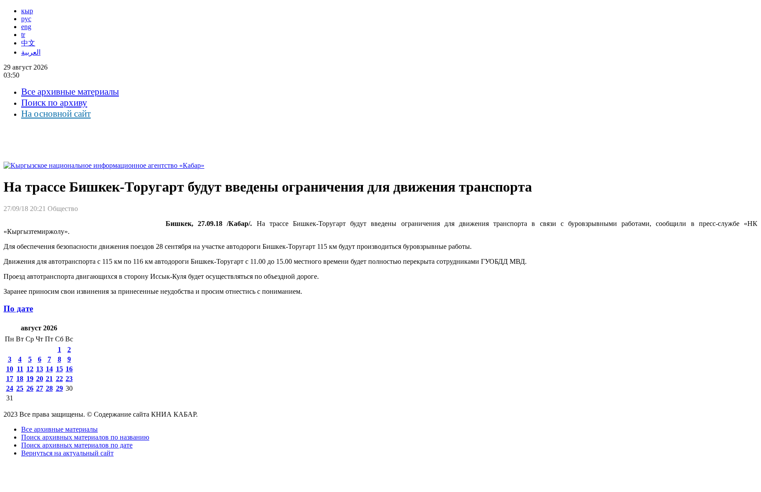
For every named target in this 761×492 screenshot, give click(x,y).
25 (19, 388)
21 (49, 378)
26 (29, 388)
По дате (18, 308)
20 (39, 378)
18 (19, 378)
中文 (28, 43)
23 (69, 378)
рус (26, 18)
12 (29, 369)
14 (49, 369)
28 (49, 388)
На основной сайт (56, 113)
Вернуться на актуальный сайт (67, 453)
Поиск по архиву (54, 102)
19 (29, 378)
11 (20, 369)
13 (39, 369)
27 (39, 388)
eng (26, 26)
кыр (27, 11)
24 (9, 388)
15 (59, 369)
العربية (31, 52)
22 (59, 378)
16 (69, 369)
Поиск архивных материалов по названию (85, 437)
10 (9, 369)
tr (23, 34)
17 (9, 378)
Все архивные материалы (70, 91)
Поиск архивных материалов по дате (77, 445)
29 (59, 388)
